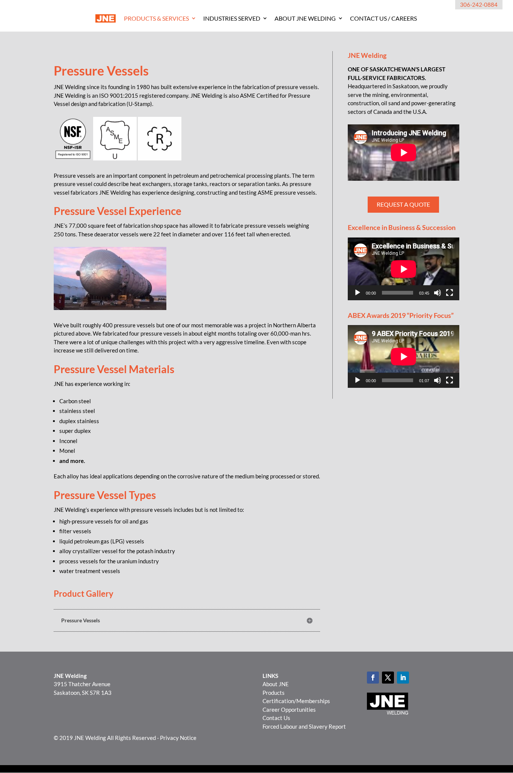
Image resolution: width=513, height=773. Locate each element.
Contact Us (276, 717)
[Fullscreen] (449, 292)
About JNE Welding (305, 18)
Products (274, 692)
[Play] (357, 292)
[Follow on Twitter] (388, 678)
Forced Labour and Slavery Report (304, 726)
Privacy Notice (178, 737)
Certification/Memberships (296, 700)
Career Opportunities (289, 709)
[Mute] (437, 292)
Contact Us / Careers (383, 18)
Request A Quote (403, 204)
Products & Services (156, 18)
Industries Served (231, 18)
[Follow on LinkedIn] (403, 678)
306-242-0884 (479, 4)
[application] (403, 268)
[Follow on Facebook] (373, 678)
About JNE (276, 684)
